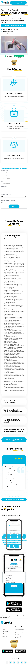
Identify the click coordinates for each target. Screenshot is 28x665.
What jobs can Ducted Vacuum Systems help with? (13, 410)
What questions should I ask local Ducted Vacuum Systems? (14, 430)
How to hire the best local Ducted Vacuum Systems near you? (13, 237)
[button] (14, 237)
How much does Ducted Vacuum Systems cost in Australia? (12, 420)
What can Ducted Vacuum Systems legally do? (12, 401)
